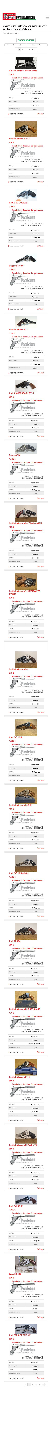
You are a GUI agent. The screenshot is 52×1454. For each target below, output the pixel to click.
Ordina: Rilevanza (13, 45)
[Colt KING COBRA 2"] (26, 195)
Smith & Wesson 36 (18, 669)
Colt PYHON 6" (16, 1206)
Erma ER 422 (15, 1274)
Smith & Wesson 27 (18, 329)
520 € (11, 74)
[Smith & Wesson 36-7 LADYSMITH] (26, 513)
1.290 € (12, 333)
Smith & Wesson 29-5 (19, 1077)
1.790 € (12, 1210)
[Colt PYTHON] (26, 727)
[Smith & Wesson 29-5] (26, 1067)
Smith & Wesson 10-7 (19, 138)
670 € (11, 598)
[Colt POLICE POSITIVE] (26, 1329)
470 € (11, 1013)
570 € (11, 673)
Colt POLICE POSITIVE (20, 1335)
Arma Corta (35, 98)
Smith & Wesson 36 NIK (20, 805)
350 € (11, 945)
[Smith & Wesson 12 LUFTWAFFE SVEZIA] (26, 581)
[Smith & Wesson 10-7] (26, 129)
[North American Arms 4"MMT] (26, 63)
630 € (11, 1339)
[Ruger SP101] (26, 448)
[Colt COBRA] (26, 931)
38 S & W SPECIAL (35, 1044)
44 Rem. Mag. (35, 1112)
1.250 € (12, 269)
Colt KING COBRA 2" (18, 203)
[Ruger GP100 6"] (26, 258)
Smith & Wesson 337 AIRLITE (23, 1145)
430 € (11, 142)
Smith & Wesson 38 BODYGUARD (24, 1009)
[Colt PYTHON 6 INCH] (26, 863)
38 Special (35, 173)
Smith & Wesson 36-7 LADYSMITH (25, 523)
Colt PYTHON (15, 737)
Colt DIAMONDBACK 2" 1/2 (21, 393)
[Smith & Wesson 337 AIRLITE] (26, 1135)
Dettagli (40, 114)
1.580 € (12, 741)
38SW (35, 1370)
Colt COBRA (14, 941)
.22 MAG (35, 1309)
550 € (11, 397)
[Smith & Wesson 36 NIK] (26, 795)
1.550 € (12, 206)
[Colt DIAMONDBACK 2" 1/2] (26, 385)
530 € (11, 1278)
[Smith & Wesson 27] (26, 322)
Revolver (35, 102)
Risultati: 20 (36, 45)
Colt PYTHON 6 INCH (19, 873)
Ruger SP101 (15, 455)
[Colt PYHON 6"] (26, 1200)
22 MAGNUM (35, 105)
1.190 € (12, 459)
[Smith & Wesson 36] (26, 659)
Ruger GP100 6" (16, 266)
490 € (11, 809)
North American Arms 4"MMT (23, 70)
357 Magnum (35, 237)
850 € (11, 1081)
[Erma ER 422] (26, 1264)
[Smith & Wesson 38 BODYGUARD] (26, 999)
